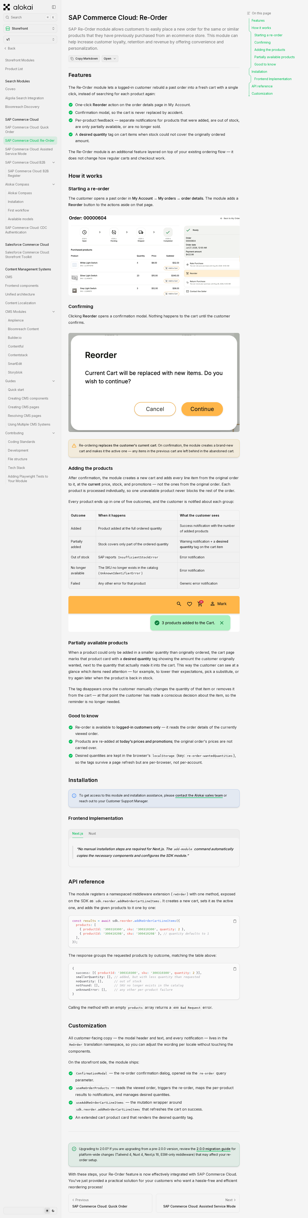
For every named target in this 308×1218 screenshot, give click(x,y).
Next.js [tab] (77, 833)
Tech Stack (16, 468)
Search (32, 17)
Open (107, 58)
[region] (154, 931)
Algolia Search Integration (24, 98)
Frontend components (22, 286)
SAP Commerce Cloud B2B (25, 162)
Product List (14, 69)
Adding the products (90, 468)
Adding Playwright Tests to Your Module (28, 478)
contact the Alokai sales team (199, 795)
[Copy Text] (235, 921)
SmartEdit (15, 364)
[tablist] (154, 833)
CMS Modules (15, 312)
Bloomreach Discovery (22, 107)
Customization (87, 1025)
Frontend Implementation (95, 818)
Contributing (14, 433)
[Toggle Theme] (50, 1211)
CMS (8, 277)
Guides (10, 381)
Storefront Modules (19, 60)
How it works (85, 176)
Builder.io (15, 338)
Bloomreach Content (23, 329)
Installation (15, 202)
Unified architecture (20, 294)
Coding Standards (21, 442)
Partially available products (98, 643)
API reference (86, 881)
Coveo (10, 89)
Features (79, 75)
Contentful (15, 346)
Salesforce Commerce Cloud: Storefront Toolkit (27, 254)
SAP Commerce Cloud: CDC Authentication (26, 230)
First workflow (18, 210)
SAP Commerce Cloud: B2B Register (28, 173)
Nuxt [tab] (92, 833)
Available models (20, 219)
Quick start (16, 390)
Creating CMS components (28, 398)
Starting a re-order (88, 188)
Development (18, 450)
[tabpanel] (154, 852)
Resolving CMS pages (24, 416)
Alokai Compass (17, 184)
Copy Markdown (86, 58)
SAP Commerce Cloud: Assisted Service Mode (29, 151)
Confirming (80, 306)
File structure (17, 459)
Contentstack (18, 355)
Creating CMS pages (23, 407)
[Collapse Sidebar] (53, 7)
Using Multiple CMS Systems (29, 424)
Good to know (83, 716)
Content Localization (20, 303)
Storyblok (15, 372)
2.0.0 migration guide (213, 1149)
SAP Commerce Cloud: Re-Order (29, 140)
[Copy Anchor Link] (95, 75)
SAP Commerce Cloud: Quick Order (27, 129)
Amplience (16, 320)
